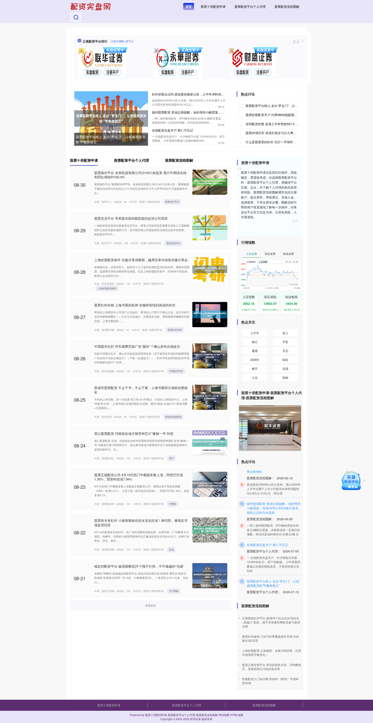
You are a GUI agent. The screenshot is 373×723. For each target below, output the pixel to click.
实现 (285, 369)
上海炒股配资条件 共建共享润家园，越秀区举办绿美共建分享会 (141, 259)
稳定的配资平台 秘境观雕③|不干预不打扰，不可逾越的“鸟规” (139, 566)
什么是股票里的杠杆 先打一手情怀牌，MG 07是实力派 (283, 142)
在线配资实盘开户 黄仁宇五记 (172, 130)
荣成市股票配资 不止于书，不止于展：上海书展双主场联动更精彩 (141, 389)
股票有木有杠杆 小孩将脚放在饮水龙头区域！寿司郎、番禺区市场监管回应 (141, 522)
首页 (189, 6)
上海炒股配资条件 (107, 288)
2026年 (254, 360)
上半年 (254, 333)
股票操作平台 (172, 201)
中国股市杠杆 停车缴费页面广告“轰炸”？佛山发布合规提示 (137, 346)
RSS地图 (224, 715)
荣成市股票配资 (173, 416)
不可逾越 (173, 590)
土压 (255, 377)
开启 (285, 351)
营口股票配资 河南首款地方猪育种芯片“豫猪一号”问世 (133, 433)
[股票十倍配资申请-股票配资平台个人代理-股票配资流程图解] (91, 6)
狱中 (171, 458)
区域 (171, 549)
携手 (255, 369)
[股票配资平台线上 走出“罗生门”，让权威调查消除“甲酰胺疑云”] (111, 118)
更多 (297, 41)
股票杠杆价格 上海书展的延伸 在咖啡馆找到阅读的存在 (134, 305)
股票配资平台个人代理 (250, 6)
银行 (255, 342)
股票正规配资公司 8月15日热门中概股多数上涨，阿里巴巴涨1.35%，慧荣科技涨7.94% (138, 476)
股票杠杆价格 (175, 329)
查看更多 (150, 605)
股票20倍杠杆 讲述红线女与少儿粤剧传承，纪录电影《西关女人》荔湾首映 (297, 133)
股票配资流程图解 (287, 6)
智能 (285, 377)
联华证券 (195, 719)
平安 (285, 342)
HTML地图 (236, 715)
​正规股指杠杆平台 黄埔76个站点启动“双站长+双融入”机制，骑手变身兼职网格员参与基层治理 (271, 622)
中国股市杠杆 (176, 371)
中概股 (172, 503)
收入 (285, 333)
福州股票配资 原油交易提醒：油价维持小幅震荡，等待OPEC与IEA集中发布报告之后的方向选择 (218, 112)
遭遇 (255, 351)
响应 (285, 360)
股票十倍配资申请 (213, 6)
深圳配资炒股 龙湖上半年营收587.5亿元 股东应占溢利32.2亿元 (289, 124)
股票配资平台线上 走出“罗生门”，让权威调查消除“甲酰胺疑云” (110, 139)
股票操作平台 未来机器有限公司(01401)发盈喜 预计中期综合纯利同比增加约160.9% (140, 174)
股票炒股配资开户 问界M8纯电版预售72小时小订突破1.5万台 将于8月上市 (297, 115)
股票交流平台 (173, 243)
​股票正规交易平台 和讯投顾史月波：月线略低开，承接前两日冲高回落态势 (271, 667)
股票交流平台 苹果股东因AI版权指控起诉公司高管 (131, 218)
